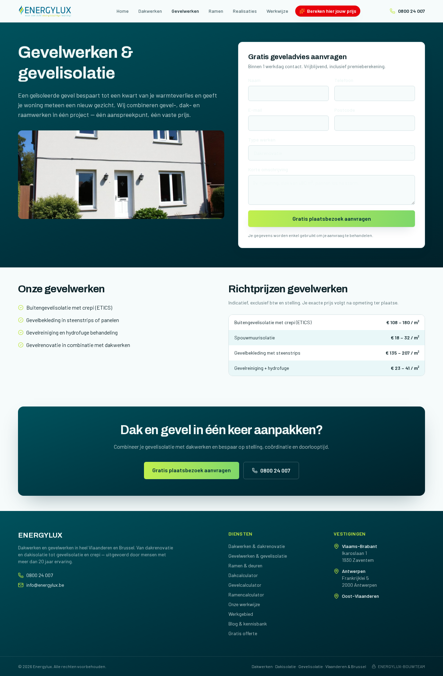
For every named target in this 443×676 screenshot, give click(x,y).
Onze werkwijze (244, 604)
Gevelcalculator (244, 585)
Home (123, 11)
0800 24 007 (411, 11)
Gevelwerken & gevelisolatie (257, 556)
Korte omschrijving (268, 169)
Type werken (261, 140)
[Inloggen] (78, 11)
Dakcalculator (243, 575)
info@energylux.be (45, 585)
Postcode (344, 110)
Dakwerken (150, 11)
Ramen (216, 11)
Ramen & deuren (245, 565)
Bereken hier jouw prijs (331, 11)
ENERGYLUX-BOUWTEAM (401, 666)
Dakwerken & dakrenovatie (256, 546)
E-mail (255, 110)
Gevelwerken (185, 11)
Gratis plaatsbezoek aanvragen (331, 218)
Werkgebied (240, 614)
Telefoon (343, 80)
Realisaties (245, 11)
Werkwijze (277, 11)
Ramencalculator (246, 594)
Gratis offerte (242, 633)
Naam (254, 80)
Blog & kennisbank (247, 624)
